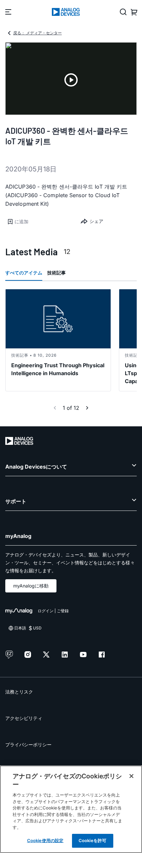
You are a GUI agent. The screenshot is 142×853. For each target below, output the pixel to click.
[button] (38, 221)
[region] (71, 809)
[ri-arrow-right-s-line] (87, 408)
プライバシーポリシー (28, 744)
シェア (96, 221)
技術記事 (56, 272)
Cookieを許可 (92, 840)
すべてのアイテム (23, 272)
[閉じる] (131, 776)
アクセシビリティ (23, 718)
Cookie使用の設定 (45, 840)
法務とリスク (19, 691)
